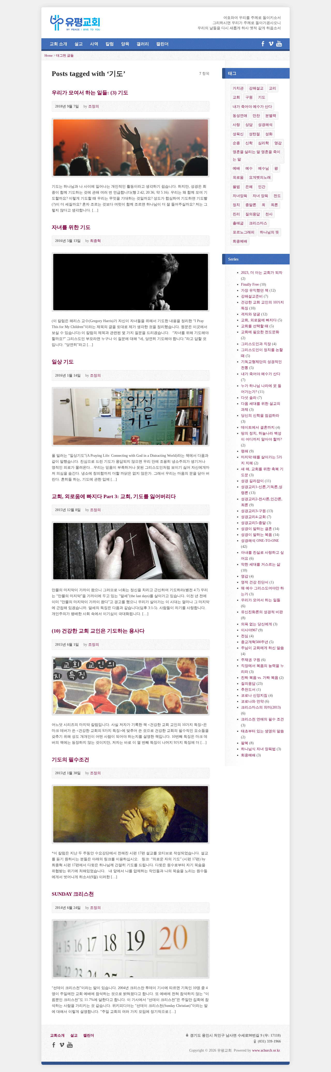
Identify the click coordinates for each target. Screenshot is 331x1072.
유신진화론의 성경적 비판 (262, 612)
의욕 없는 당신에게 (256, 624)
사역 (94, 44)
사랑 (236, 125)
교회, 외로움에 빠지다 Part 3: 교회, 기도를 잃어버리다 (114, 496)
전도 (277, 196)
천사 (269, 214)
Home (48, 55)
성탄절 (254, 134)
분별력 (270, 115)
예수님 (263, 168)
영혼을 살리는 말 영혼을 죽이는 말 (256, 155)
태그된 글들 (65, 55)
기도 (261, 97)
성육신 (238, 134)
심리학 (263, 143)
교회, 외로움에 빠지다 (259, 320)
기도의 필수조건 (70, 759)
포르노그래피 (243, 232)
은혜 (249, 187)
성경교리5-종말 (253, 523)
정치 (236, 205)
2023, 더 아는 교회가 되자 (261, 272)
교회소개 (57, 1035)
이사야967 (249, 630)
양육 (125, 44)
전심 (244, 636)
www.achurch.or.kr (266, 1050)
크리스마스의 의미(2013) (261, 707)
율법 (236, 187)
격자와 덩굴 (250, 314)
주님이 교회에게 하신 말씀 (262, 648)
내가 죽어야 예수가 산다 (252, 106)
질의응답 (252, 214)
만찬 (256, 115)
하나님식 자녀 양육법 (258, 749)
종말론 (250, 205)
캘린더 (162, 44)
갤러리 (143, 44)
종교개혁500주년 (254, 642)
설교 (78, 44)
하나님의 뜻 (269, 232)
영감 (278, 143)
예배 (236, 168)
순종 (236, 143)
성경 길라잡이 (252, 481)
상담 (249, 125)
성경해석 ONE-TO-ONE (260, 540)
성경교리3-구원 (253, 511)
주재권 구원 (250, 660)
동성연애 (240, 115)
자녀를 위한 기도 (71, 227)
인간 (261, 187)
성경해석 (265, 125)
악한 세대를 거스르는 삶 (260, 564)
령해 (244, 451)
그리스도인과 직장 (256, 344)
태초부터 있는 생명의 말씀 (262, 731)
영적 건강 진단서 (254, 582)
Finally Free (250, 284)
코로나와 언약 (252, 701)
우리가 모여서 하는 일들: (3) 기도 (90, 92)
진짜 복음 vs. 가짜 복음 (259, 677)
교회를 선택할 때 (254, 326)
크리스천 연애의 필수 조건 (262, 719)
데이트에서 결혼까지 (258, 427)
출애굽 (238, 223)
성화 (269, 134)
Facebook (263, 44)
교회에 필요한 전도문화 (260, 332)
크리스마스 (258, 223)
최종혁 (95, 241)
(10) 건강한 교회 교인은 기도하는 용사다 (98, 631)
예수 (249, 168)
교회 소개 (58, 44)
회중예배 (240, 241)
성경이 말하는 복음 (256, 535)
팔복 (244, 743)
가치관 (238, 88)
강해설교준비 (252, 296)
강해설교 (256, 88)
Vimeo (271, 44)
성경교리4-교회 (253, 517)
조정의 (93, 106)
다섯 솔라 (249, 398)
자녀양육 (240, 196)
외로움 (238, 177)
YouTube (279, 44)
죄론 (274, 205)
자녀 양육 (260, 196)
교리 (272, 88)
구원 (249, 97)
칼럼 (110, 44)
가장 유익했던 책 (254, 290)
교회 (236, 97)
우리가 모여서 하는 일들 (260, 600)
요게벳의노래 (260, 177)
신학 (249, 143)
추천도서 (248, 689)
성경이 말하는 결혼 (256, 529)
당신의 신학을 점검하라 (260, 415)
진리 (236, 214)
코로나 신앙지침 (254, 695)
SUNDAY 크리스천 (73, 894)
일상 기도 (63, 361)
